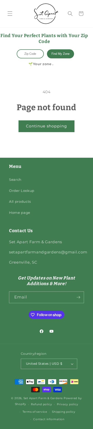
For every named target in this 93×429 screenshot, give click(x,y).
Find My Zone (60, 53)
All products (20, 201)
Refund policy (41, 404)
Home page (19, 212)
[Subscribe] (78, 297)
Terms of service (35, 411)
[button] (10, 13)
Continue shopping (46, 126)
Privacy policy (67, 404)
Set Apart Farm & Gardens (43, 398)
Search (15, 179)
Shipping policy (63, 411)
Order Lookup (21, 190)
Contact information (49, 419)
